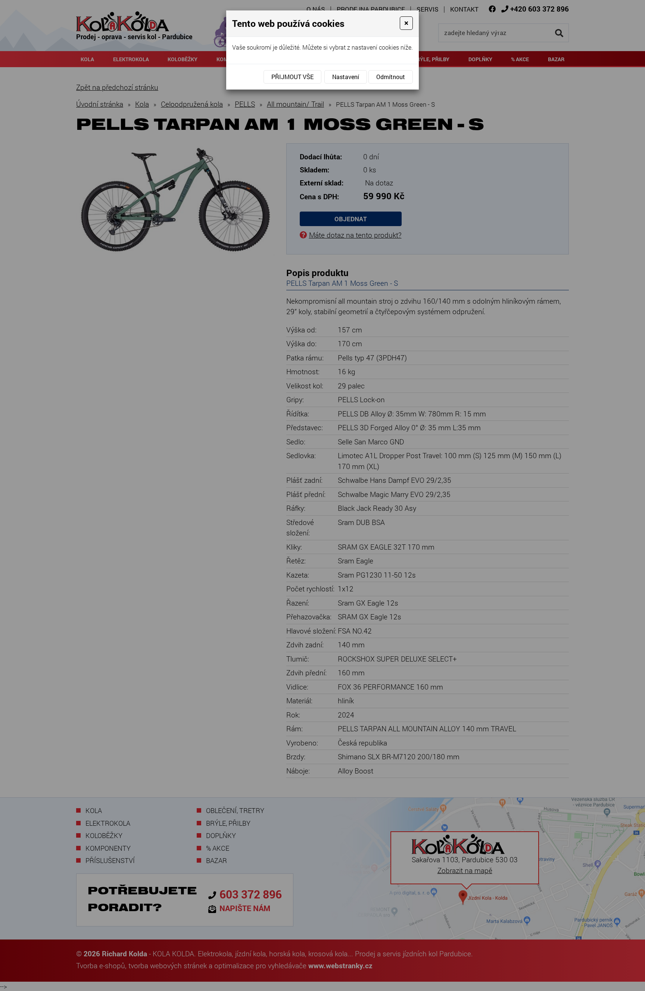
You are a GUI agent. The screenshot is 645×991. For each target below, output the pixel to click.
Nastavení (345, 77)
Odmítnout (390, 77)
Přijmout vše (292, 77)
